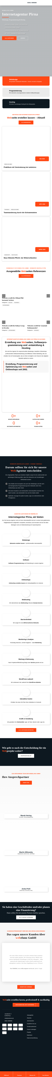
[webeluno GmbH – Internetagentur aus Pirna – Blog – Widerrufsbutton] (26, 217)
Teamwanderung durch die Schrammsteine (20, 212)
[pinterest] (20, 1029)
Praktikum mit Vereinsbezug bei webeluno (20, 167)
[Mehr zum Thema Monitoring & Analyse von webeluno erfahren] (26, 640)
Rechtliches (14, 254)
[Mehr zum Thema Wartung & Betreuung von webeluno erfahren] (26, 659)
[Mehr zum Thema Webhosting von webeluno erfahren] (26, 600)
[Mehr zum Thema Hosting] (26, 103)
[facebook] (4, 1025)
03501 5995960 (8, 1020)
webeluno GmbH (8, 164)
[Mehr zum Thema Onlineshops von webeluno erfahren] (26, 580)
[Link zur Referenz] (13, 293)
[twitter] (15, 1025)
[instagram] (4, 1029)
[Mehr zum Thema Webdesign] (26, 81)
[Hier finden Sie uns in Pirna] (26, 1054)
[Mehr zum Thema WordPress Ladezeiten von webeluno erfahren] (26, 679)
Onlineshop (7, 254)
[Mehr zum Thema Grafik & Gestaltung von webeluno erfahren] (26, 719)
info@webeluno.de (9, 1018)
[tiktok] (10, 1025)
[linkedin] (15, 1029)
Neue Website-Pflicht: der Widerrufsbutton (20, 258)
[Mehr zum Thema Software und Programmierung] (26, 92)
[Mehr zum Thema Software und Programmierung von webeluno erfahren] (26, 560)
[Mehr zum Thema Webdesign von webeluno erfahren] (26, 540)
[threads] (20, 1025)
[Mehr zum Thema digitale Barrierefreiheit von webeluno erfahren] (26, 620)
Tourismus (6, 209)
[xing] (4, 1032)
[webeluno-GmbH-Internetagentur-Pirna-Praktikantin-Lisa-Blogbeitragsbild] (26, 127)
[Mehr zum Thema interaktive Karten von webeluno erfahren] (26, 699)
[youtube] (10, 1029)
